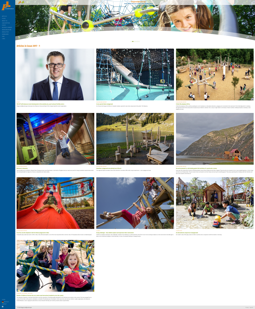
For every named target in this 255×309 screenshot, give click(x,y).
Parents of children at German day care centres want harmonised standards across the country (40, 295)
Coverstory (179, 230)
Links (3, 38)
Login (3, 299)
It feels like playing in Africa (183, 104)
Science (98, 230)
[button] (131, 41)
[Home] (7, 8)
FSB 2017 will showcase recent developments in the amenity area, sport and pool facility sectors (40, 104)
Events (4, 25)
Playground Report (101, 102)
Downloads (5, 34)
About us (4, 20)
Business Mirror (7, 27)
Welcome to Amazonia (22, 168)
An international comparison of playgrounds (187, 232)
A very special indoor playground (104, 104)
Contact (4, 304)
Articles (4, 16)
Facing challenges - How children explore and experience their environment (115, 232)
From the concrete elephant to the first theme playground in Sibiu (33, 232)
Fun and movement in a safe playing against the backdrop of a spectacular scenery (196, 168)
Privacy (247, 307)
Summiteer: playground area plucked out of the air (108, 168)
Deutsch (6, 302)
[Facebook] (2, 307)
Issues (4, 18)
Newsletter (5, 32)
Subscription (6, 23)
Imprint (251, 307)
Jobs (3, 36)
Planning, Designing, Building (25, 293)
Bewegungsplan (6, 29)
